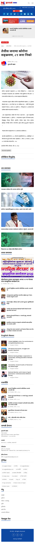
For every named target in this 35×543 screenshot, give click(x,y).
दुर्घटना (3, 498)
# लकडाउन (14, 486)
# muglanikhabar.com (7, 469)
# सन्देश (16, 466)
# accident (15, 476)
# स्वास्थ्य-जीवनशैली (16, 472)
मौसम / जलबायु (5, 501)
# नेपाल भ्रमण (23, 476)
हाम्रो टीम (3, 509)
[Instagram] (11, 14)
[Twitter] (7, 14)
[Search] (29, 3)
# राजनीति (18, 469)
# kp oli (18, 479)
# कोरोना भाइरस (6, 472)
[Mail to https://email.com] (24, 14)
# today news (5, 476)
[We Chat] (31, 14)
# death (11, 479)
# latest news (5, 486)
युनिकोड (3, 506)
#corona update (6, 150)
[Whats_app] (21, 14)
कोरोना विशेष (8, 46)
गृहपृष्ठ (2, 46)
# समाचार (4, 479)
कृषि (2, 504)
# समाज (25, 469)
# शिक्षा (25, 472)
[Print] (28, 14)
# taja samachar (6, 483)
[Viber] (18, 14)
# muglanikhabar (24, 466)
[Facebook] (4, 14)
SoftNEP (19, 539)
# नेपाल (24, 479)
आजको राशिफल (5, 512)
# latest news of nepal (19, 483)
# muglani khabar (6, 466)
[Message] (14, 14)
